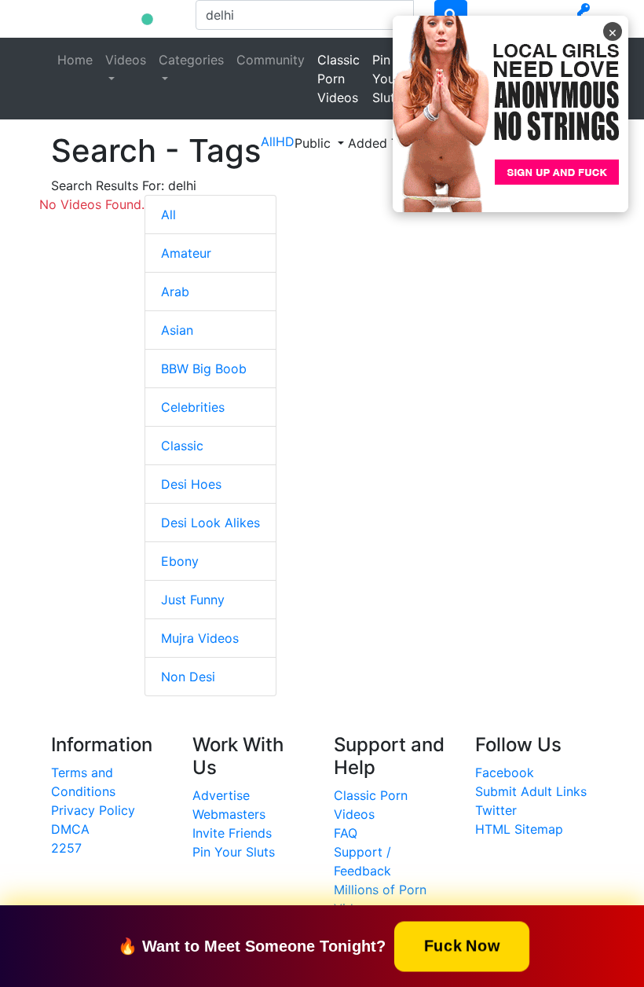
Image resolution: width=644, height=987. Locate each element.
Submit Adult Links (531, 791)
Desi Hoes (191, 484)
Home (75, 60)
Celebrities (193, 407)
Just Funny (193, 599)
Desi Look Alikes (210, 522)
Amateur (186, 253)
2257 (66, 848)
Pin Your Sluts (386, 78)
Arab (175, 291)
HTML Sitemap (519, 829)
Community (270, 60)
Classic (182, 445)
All (168, 214)
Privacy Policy (93, 810)
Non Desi (188, 676)
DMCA (70, 829)
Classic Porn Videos (338, 78)
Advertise (221, 795)
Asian (177, 330)
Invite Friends (232, 833)
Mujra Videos (200, 638)
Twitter (496, 810)
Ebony (180, 561)
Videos (125, 60)
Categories (191, 60)
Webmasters (228, 814)
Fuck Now (462, 945)
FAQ (345, 833)
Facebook (504, 772)
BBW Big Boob (204, 368)
